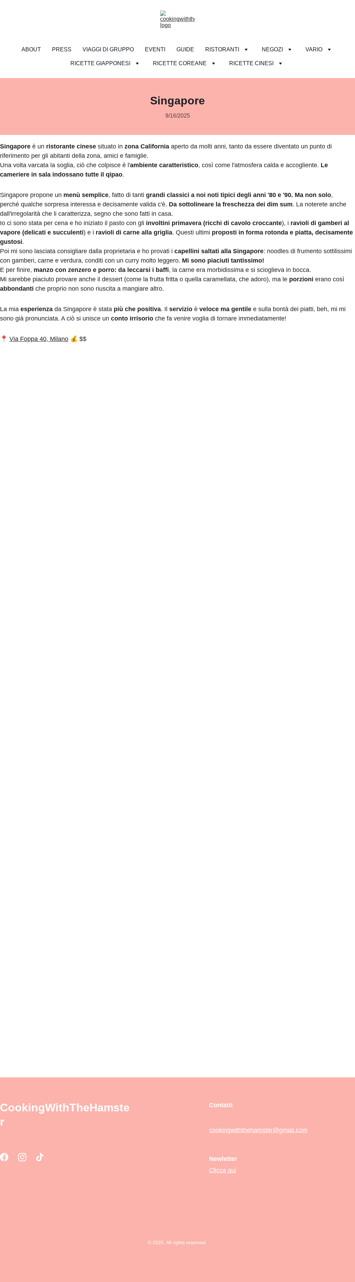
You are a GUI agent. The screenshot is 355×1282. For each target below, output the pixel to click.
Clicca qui (222, 1170)
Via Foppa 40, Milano (38, 338)
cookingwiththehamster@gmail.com (258, 1130)
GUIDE (185, 49)
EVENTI (155, 49)
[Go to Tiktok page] (40, 1157)
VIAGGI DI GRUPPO (108, 49)
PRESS (61, 49)
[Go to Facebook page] (4, 1157)
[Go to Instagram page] (22, 1157)
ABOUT (31, 49)
